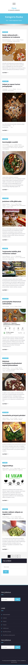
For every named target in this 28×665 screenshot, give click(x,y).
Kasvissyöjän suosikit (10, 142)
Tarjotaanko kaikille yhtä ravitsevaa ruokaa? (11, 252)
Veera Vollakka (5, 144)
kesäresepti (9, 41)
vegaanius (20, 469)
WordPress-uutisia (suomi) (9, 635)
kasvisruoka (21, 146)
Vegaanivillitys (7, 466)
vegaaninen (5, 469)
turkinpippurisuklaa (10, 370)
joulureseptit (11, 90)
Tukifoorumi (6, 628)
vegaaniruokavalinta (12, 469)
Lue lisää (4, 72)
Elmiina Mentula (6, 256)
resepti (4, 206)
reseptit (8, 206)
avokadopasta (10, 146)
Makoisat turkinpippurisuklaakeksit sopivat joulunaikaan (12, 363)
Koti (7, 20)
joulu (18, 205)
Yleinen (21, 39)
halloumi (16, 146)
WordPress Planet (7, 631)
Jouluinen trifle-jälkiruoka (11, 201)
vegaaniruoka (11, 259)
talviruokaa (20, 147)
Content (22, 660)
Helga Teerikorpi (6, 204)
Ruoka (18, 39)
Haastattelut (18, 256)
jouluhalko (4, 90)
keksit (17, 369)
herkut (8, 369)
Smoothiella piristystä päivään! (13, 415)
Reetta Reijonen (6, 516)
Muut (17, 204)
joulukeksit (13, 369)
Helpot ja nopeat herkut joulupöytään (11, 85)
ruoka (11, 206)
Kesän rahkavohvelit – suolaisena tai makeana (11, 36)
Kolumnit (4, 257)
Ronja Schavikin (6, 368)
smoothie (16, 419)
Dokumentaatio (6, 614)
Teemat (4, 624)
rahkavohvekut (16, 41)
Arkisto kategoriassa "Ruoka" (15, 20)
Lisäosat (5, 618)
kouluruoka (5, 259)
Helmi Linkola (5, 418)
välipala (20, 419)
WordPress (13, 660)
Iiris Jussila (4, 89)
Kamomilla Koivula (6, 39)
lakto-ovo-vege (13, 147)
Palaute (4, 621)
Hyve (14, 8)
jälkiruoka (14, 205)
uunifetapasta (5, 149)
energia (4, 419)
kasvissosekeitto (6, 147)
